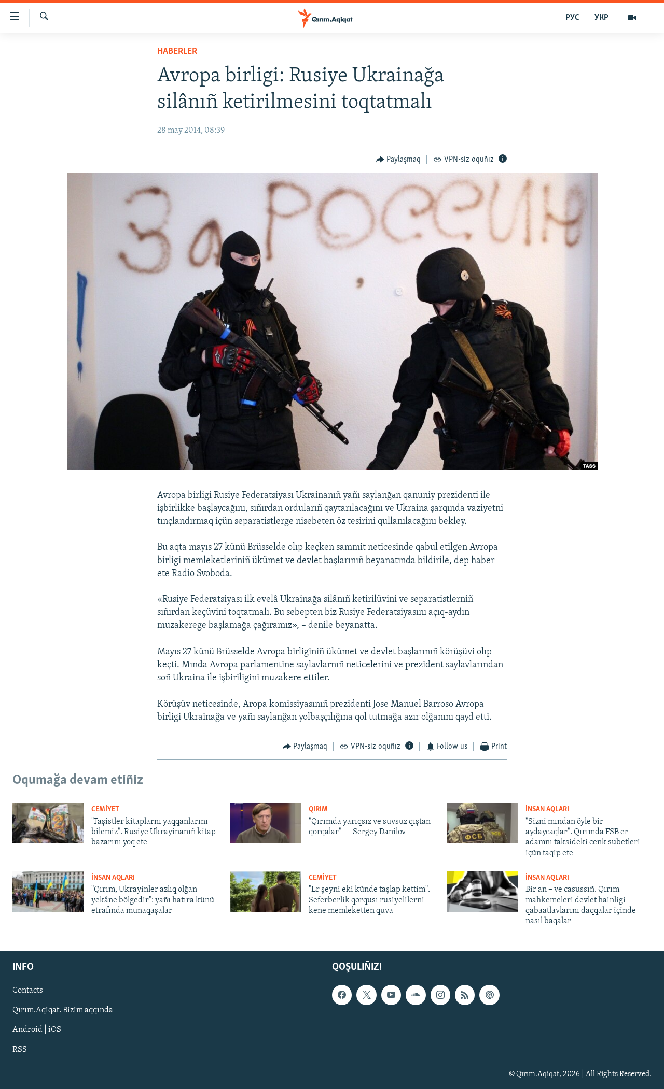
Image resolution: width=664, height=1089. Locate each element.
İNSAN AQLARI (547, 809)
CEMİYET (105, 809)
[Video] (631, 17)
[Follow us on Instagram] (440, 995)
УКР (601, 17)
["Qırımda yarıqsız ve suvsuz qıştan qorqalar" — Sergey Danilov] (265, 823)
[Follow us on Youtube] (391, 995)
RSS (19, 1049)
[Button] (398, 159)
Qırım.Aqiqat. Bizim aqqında (62, 1010)
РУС (572, 17)
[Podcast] (489, 995)
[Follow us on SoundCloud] (415, 995)
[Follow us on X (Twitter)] (366, 995)
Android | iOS (36, 1030)
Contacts (27, 990)
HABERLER (177, 51)
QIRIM (318, 809)
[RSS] (465, 995)
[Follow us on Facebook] (342, 995)
